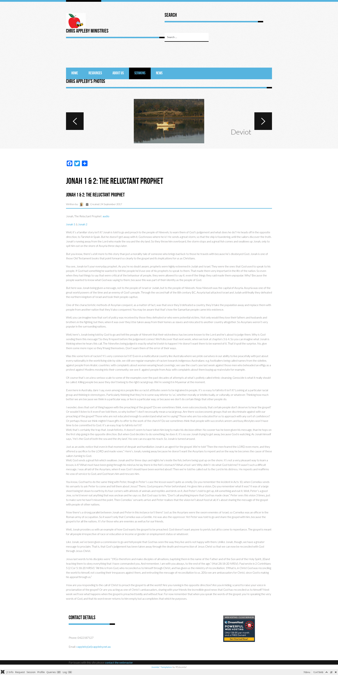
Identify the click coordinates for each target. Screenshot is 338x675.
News (159, 73)
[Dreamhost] (239, 628)
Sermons (139, 73)
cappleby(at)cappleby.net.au (93, 646)
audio (106, 216)
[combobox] (187, 37)
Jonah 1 (70, 224)
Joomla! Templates (161, 666)
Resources (95, 73)
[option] (169, 121)
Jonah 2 (82, 224)
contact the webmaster (119, 662)
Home (74, 73)
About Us (118, 73)
